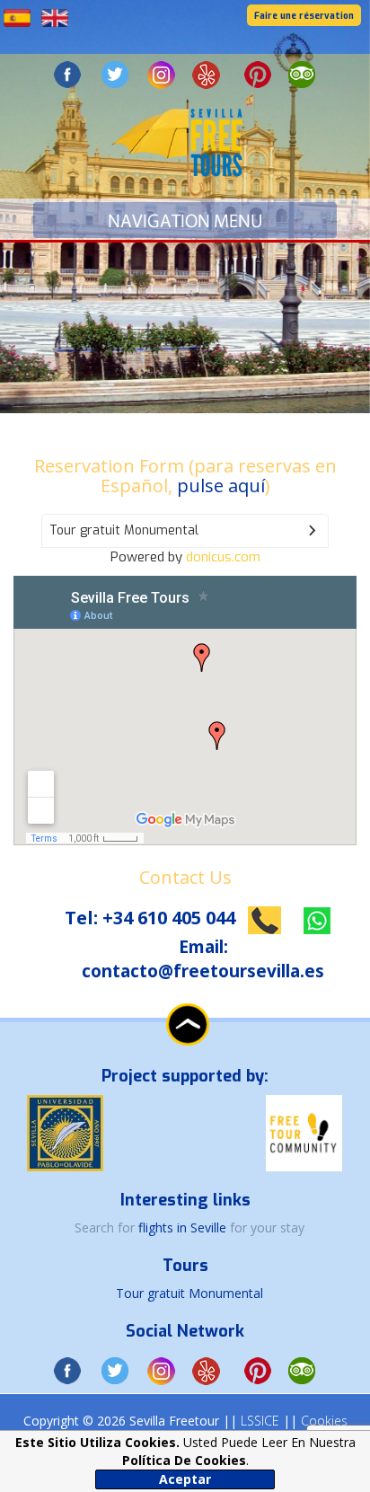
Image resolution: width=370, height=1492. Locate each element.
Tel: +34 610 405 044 (152, 917)
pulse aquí (221, 485)
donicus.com (223, 557)
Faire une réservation (304, 16)
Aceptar (185, 1479)
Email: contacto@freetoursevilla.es (203, 959)
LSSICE (260, 1420)
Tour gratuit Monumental (189, 1293)
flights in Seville (184, 1227)
